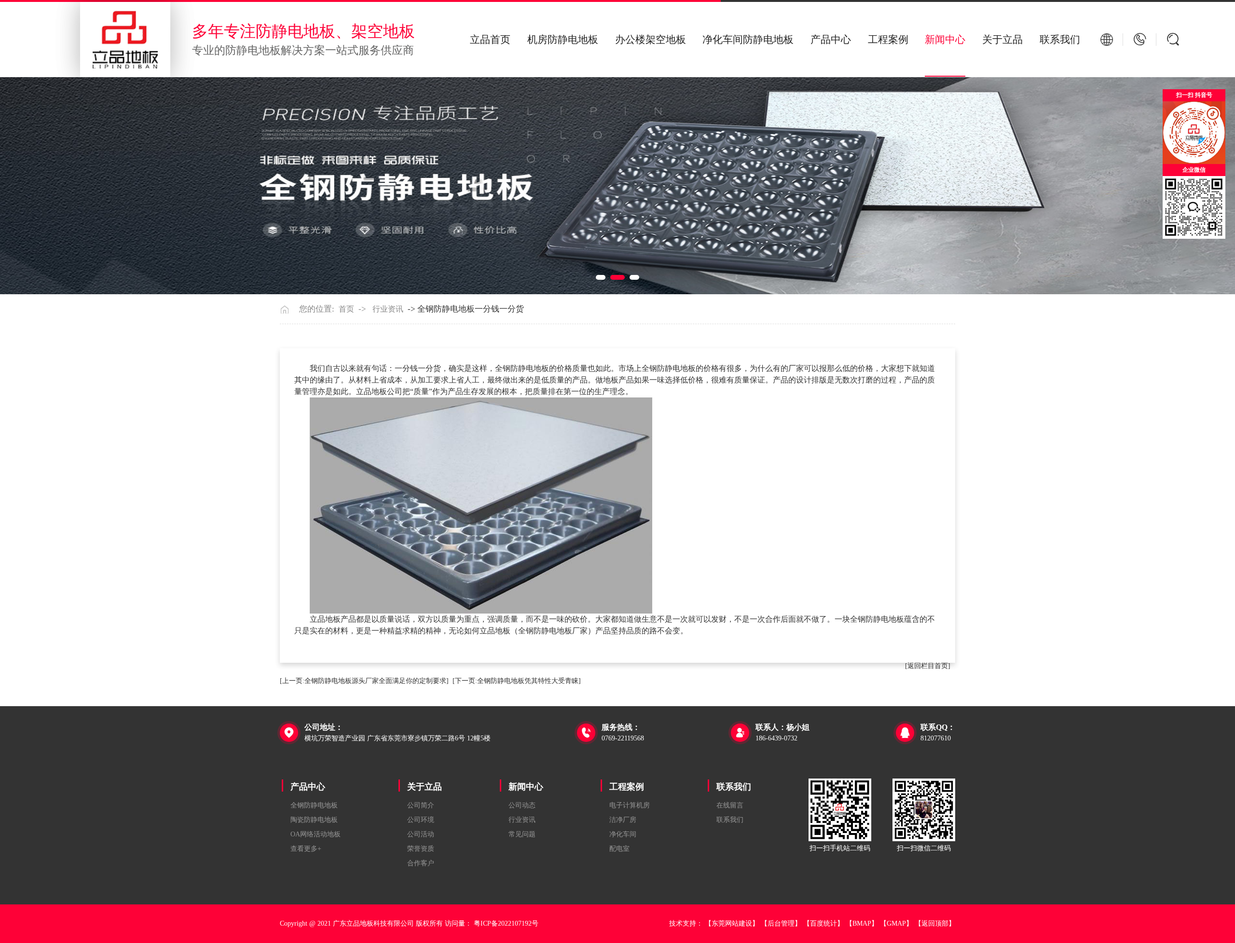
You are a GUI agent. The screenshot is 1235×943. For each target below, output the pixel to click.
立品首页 (490, 39)
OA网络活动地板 (315, 834)
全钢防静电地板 (314, 805)
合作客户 (420, 863)
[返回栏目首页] (927, 666)
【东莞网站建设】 (732, 923)
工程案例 (888, 39)
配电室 (619, 848)
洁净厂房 (622, 819)
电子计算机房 (629, 805)
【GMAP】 (896, 923)
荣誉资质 (420, 848)
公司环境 (420, 819)
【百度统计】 (823, 923)
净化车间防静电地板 (748, 39)
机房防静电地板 (562, 39)
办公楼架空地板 (650, 39)
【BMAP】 (862, 923)
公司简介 (420, 805)
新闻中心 (945, 39)
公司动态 (521, 805)
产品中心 (830, 39)
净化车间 (622, 834)
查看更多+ (305, 848)
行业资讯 (387, 309)
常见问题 (521, 834)
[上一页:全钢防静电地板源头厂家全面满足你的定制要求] (364, 680)
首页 (346, 309)
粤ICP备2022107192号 (506, 923)
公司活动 (420, 834)
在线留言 (729, 805)
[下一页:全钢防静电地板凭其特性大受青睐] (517, 680)
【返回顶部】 (935, 923)
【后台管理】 (781, 923)
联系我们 (1060, 39)
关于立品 (1002, 39)
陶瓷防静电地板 (314, 819)
